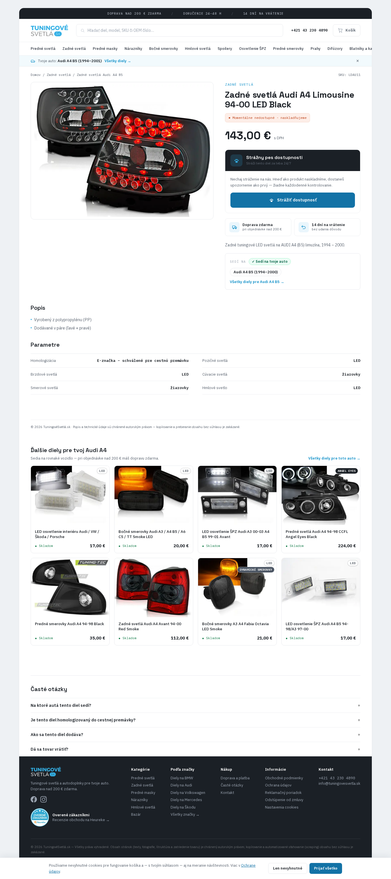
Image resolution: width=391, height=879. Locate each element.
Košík (350, 30)
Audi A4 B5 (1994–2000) (256, 272)
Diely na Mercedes (186, 799)
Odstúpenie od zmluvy (284, 799)
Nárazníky (133, 48)
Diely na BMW (182, 778)
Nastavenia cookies (282, 807)
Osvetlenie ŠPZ (252, 48)
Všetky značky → (185, 814)
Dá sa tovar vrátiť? (195, 749)
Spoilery (225, 48)
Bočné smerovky (163, 48)
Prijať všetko (325, 868)
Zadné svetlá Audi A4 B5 (100, 74)
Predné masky (105, 48)
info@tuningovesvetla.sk (339, 783)
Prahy (316, 48)
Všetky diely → (117, 60)
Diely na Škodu (183, 807)
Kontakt (227, 792)
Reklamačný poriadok (283, 792)
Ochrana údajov (278, 785)
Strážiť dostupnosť (297, 200)
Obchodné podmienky (284, 778)
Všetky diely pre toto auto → (334, 458)
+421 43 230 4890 (309, 30)
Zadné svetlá (74, 48)
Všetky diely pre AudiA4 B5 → (257, 281)
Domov (36, 74)
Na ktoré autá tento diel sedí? (195, 705)
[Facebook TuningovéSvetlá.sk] (34, 799)
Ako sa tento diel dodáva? (195, 734)
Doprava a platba (235, 778)
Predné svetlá (43, 48)
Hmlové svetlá (198, 48)
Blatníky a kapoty (365, 48)
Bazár (136, 814)
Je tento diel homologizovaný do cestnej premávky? (195, 720)
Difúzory (335, 48)
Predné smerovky (288, 48)
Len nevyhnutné (287, 868)
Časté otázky (232, 785)
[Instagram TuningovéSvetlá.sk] (43, 799)
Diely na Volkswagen (188, 792)
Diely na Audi (181, 785)
